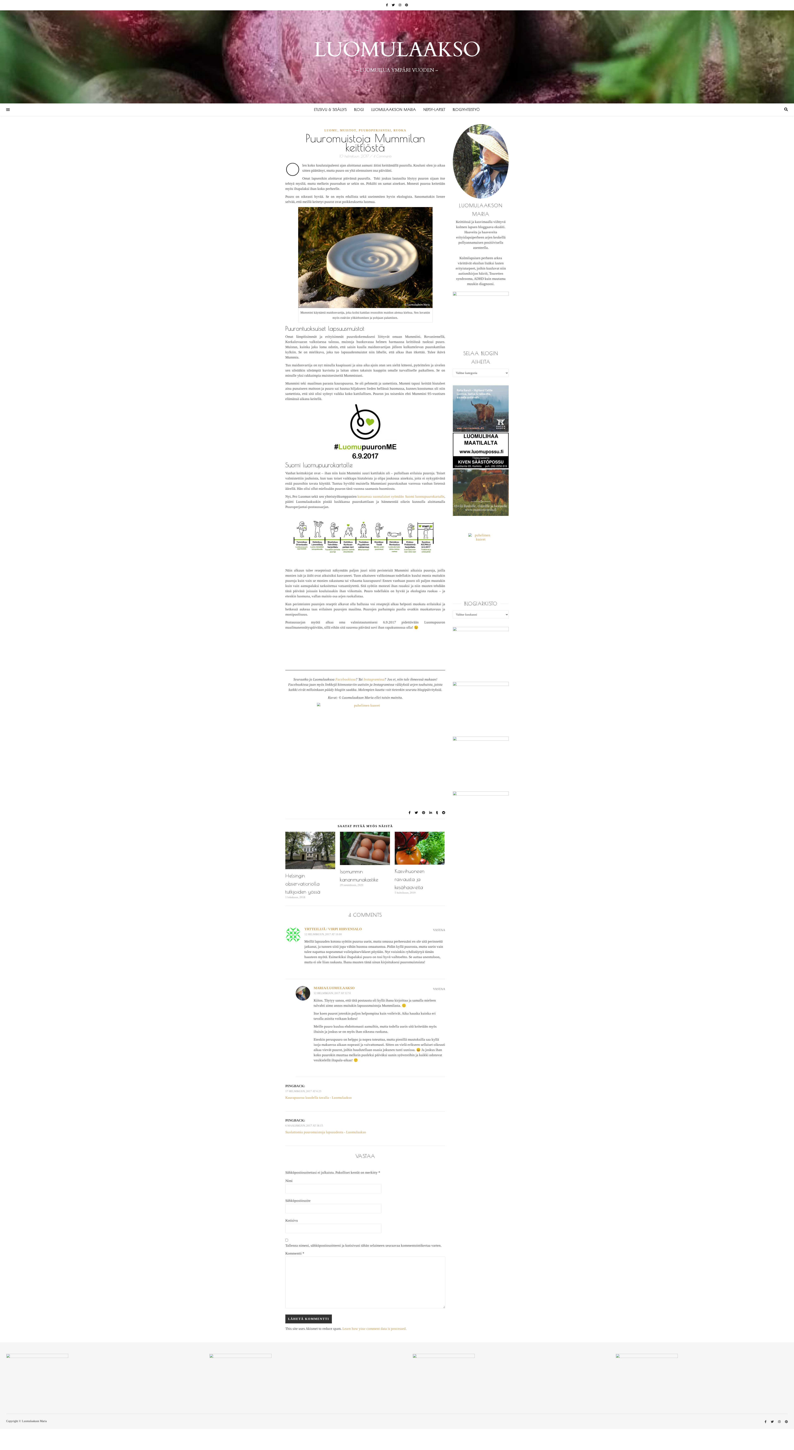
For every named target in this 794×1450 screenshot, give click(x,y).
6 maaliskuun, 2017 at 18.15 (304, 1125)
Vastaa (439, 930)
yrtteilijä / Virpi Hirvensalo (333, 929)
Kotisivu (291, 1220)
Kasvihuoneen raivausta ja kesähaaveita (410, 879)
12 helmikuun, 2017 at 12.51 (332, 993)
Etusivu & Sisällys (330, 110)
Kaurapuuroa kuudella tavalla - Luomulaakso (318, 1098)
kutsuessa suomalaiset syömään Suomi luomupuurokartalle (401, 497)
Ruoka (399, 130)
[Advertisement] (365, 727)
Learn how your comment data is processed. (374, 1329)
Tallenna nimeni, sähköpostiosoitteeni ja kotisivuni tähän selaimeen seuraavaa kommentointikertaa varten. (363, 1245)
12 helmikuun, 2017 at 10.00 (323, 934)
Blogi (359, 110)
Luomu (330, 130)
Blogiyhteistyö (466, 110)
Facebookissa (345, 679)
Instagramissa (374, 679)
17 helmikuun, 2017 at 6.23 (303, 1091)
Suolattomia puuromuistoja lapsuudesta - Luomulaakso (325, 1132)
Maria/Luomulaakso (334, 988)
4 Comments (382, 156)
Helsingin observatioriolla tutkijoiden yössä (302, 884)
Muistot (348, 130)
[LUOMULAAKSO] (397, 56)
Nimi (289, 1181)
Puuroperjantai (375, 130)
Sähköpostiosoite (298, 1201)
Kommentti (294, 1253)
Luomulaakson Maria (393, 110)
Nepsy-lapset (434, 110)
